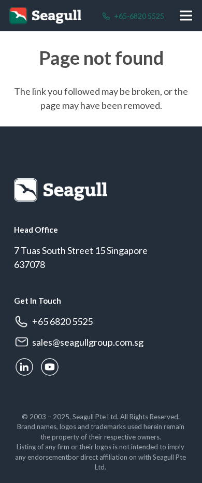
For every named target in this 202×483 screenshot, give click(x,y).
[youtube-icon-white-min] (49, 367)
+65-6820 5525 (138, 15)
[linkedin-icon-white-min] (24, 367)
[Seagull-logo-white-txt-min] (56, 16)
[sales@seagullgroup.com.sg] (23, 342)
